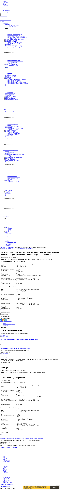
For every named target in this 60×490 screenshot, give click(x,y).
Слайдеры (7, 161)
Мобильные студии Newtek (10, 33)
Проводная (7, 180)
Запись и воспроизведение (10, 75)
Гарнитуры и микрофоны (13, 178)
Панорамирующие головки (10, 159)
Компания (7, 227)
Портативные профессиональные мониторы (16, 89)
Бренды (4, 3)
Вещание (4, 459)
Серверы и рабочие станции (11, 41)
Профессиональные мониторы (11, 85)
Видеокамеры (8, 59)
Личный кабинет (3, 16)
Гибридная (7, 175)
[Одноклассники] (3, 320)
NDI (8, 70)
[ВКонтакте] (1, 320)
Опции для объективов (10, 98)
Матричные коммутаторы (13, 65)
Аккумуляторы (8, 191)
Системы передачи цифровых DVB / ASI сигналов (18, 83)
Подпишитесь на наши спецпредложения (8, 447)
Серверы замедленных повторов (14, 48)
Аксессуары (10, 137)
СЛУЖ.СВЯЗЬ (6, 171)
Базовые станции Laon (12, 176)
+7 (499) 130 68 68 (6, 10)
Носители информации (10, 93)
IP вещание (7, 24)
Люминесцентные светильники (14, 133)
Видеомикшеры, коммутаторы (11, 64)
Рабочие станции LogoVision (11, 40)
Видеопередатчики (9, 77)
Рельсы (9, 140)
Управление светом (9, 135)
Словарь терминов (11, 237)
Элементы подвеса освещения (11, 136)
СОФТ (4, 205)
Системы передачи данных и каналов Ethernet (17, 82)
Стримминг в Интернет (12, 26)
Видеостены (11, 68)
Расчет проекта (11, 243)
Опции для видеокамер (12, 62)
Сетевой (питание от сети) (13, 129)
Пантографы (10, 138)
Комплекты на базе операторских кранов (13, 157)
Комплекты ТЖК (8, 127)
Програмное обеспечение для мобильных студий (17, 37)
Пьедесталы (7, 153)
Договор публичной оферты (6, 486)
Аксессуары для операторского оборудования (14, 154)
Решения (4, 4)
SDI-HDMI (10, 73)
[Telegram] (6, 320)
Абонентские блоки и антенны (14, 177)
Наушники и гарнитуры (10, 114)
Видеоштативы (11, 152)
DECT (6, 172)
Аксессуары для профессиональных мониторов (17, 86)
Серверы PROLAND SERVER (14, 43)
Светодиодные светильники (13, 134)
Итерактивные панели (9, 84)
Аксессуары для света (9, 121)
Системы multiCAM (9, 44)
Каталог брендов (6, 461)
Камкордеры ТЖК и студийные (14, 60)
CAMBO (9, 155)
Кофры (9, 122)
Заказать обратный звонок (5, 12)
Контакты (5, 7)
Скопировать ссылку (8, 321)
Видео (4, 457)
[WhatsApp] (4, 320)
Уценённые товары (9, 141)
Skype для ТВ (11, 29)
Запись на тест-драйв (12, 242)
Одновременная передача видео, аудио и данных (17, 79)
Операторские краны (9, 158)
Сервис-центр (5, 6)
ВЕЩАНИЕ (5, 23)
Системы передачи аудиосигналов (14, 80)
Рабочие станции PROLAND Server (15, 42)
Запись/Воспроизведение (10, 30)
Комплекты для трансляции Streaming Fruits (14, 31)
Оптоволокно (8, 78)
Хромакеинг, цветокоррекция (11, 96)
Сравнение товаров (11, 238)
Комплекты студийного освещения (12, 126)
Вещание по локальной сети (13, 25)
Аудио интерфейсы (9, 110)
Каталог (6, 247)
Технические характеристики (9, 324)
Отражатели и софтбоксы (13, 124)
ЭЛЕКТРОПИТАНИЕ (7, 190)
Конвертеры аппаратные (10, 69)
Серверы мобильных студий (13, 38)
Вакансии (9, 229)
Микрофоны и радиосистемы (11, 113)
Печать (1, 321)
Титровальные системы (10, 49)
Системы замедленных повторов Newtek (13, 45)
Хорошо (54, 487)
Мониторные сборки (12, 88)
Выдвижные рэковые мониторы (14, 87)
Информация (7, 234)
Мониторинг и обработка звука (11, 111)
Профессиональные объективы (11, 99)
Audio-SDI (10, 72)
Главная (2, 247)
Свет (4, 456)
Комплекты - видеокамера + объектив (15, 61)
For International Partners (7, 482)
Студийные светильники (10, 131)
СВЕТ (4, 120)
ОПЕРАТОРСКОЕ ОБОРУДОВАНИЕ (10, 150)
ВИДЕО (4, 57)
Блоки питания (8, 193)
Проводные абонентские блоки (14, 181)
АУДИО (4, 109)
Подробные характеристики (6, 309)
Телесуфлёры (8, 95)
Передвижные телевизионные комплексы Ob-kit (15, 39)
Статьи (9, 235)
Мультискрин (10, 92)
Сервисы (7, 241)
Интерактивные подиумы (10, 97)
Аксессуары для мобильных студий (15, 34)
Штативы (9, 125)
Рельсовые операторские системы (12, 160)
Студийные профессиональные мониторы (16, 91)
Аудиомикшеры (8, 112)
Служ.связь (5, 458)
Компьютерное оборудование (11, 76)
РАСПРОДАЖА (6, 216)
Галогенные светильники (13, 132)
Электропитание (6, 460)
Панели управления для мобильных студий (16, 36)
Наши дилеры (5, 5)
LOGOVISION (10, 156)
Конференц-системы (9, 94)
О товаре (4, 323)
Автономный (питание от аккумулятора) (16, 128)
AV (8, 74)
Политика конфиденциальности (6, 484)
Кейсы (6, 232)
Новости (4, 1)
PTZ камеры (10, 63)
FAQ (8, 236)
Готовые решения (8, 233)
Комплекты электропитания (11, 195)
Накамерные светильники (10, 130)
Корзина (2, 21)
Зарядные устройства (9, 194)
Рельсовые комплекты (12, 139)
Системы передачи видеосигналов (14, 81)
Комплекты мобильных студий (14, 35)
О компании (5, 2)
